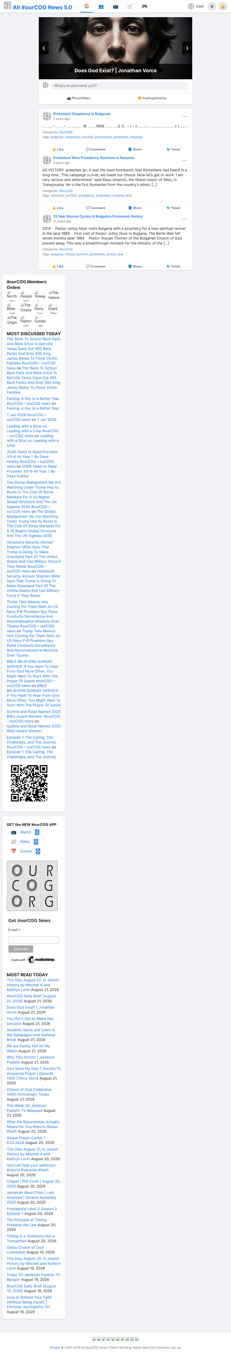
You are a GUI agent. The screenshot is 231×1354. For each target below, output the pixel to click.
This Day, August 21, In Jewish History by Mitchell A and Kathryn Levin (32, 1154)
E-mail (14, 930)
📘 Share (135, 149)
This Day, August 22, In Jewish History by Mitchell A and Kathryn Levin (33, 985)
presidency (86, 195)
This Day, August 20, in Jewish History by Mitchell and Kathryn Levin (34, 1263)
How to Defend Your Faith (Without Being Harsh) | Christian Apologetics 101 (29, 1302)
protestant (120, 137)
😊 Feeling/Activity (152, 98)
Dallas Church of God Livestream (25, 1249)
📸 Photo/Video (79, 98)
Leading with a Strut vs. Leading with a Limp (33, 440)
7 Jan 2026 (46, 419)
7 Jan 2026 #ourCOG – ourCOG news (26, 417)
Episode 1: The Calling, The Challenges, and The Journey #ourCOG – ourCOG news (31, 742)
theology (136, 137)
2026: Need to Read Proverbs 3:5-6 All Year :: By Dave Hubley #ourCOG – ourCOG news (32, 459)
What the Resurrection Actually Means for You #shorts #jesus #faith (33, 1127)
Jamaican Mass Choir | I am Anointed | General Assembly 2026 (31, 1197)
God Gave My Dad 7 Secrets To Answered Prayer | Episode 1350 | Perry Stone (34, 1073)
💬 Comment (95, 149)
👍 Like (57, 149)
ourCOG (87, 137)
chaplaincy (72, 137)
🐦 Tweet (173, 149)
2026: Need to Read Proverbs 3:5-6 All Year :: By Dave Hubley (32, 471)
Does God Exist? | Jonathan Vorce (115, 70)
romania (118, 195)
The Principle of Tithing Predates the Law (26, 1222)
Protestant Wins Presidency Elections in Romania (93, 158)
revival (111, 254)
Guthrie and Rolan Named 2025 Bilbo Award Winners (34, 728)
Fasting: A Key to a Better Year (33, 408)
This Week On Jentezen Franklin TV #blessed (27, 1108)
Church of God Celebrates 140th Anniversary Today (29, 1091)
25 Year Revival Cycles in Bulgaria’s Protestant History (98, 216)
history (70, 254)
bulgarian (57, 137)
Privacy (55, 1347)
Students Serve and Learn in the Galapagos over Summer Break (31, 1035)
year (120, 254)
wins (128, 195)
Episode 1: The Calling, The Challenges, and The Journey (31, 754)
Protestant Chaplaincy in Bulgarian (82, 114)
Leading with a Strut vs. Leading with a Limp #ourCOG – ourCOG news (32, 431)
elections (57, 195)
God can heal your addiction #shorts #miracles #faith (31, 1167)
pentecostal (103, 137)
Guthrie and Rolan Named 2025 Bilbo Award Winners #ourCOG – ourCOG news (34, 716)
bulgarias (57, 254)
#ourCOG (66, 132)
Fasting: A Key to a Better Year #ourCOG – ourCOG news (33, 400)
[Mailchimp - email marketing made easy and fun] (33, 963)
